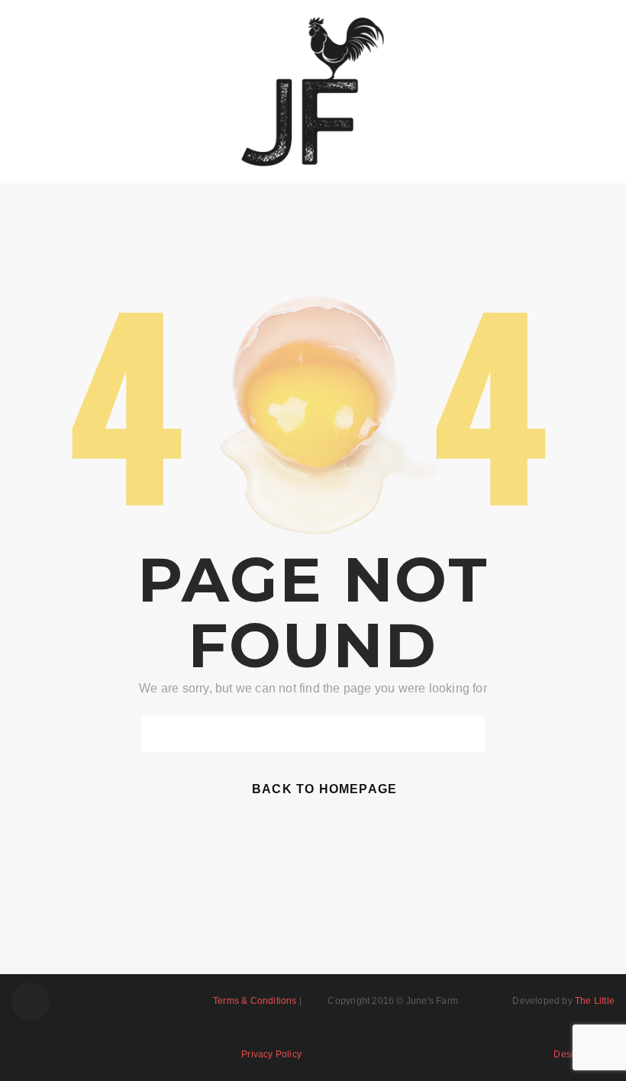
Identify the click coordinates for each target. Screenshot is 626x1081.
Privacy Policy (271, 1054)
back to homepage (324, 789)
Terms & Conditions (255, 1000)
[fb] (30, 1002)
